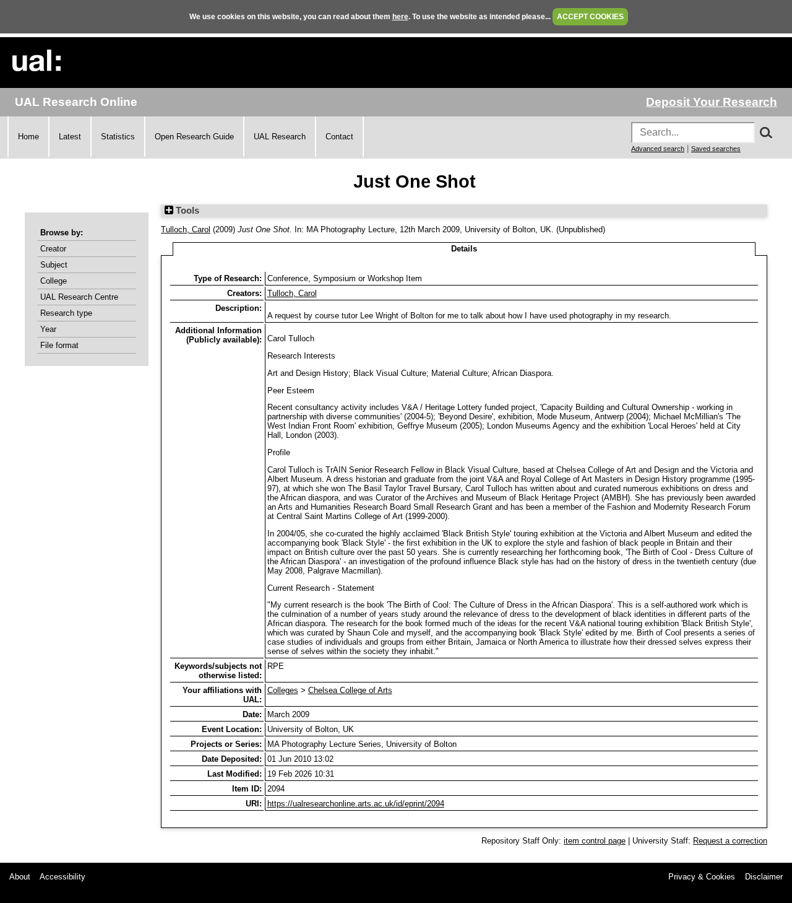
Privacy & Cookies (701, 876)
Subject (53, 264)
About (19, 876)
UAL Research (280, 136)
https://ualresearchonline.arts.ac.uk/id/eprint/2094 (355, 803)
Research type (66, 313)
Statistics (118, 136)
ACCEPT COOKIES (590, 16)
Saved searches (716, 148)
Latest (70, 136)
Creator (53, 248)
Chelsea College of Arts (350, 690)
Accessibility (62, 876)
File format (59, 345)
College (53, 281)
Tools (186, 211)
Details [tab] (464, 248)
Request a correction (730, 840)
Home (28, 136)
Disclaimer (764, 876)
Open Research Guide (194, 136)
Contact (339, 136)
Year (48, 329)
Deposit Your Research (711, 101)
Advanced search (657, 148)
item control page (595, 840)
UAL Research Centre (79, 297)
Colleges (282, 690)
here (400, 16)
